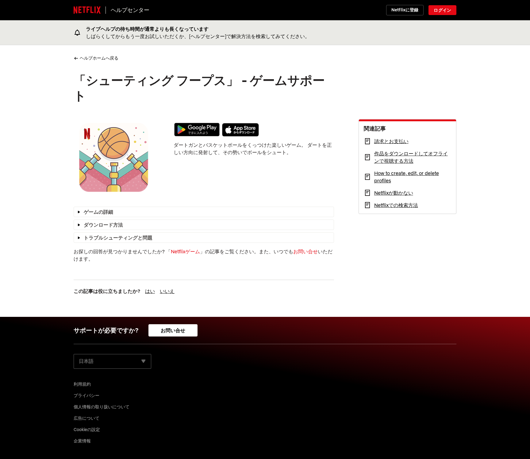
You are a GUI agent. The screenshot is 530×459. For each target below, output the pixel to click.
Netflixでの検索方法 (396, 205)
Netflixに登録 (404, 10)
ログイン (442, 10)
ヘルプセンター (130, 10)
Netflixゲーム (185, 251)
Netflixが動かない (393, 193)
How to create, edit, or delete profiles (406, 177)
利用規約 (82, 384)
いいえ (167, 291)
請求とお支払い (391, 141)
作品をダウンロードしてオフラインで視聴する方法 (411, 157)
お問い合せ (305, 251)
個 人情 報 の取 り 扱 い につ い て (101, 407)
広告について (86, 418)
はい (150, 291)
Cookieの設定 (87, 429)
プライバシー (86, 395)
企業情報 (82, 441)
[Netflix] (87, 10)
